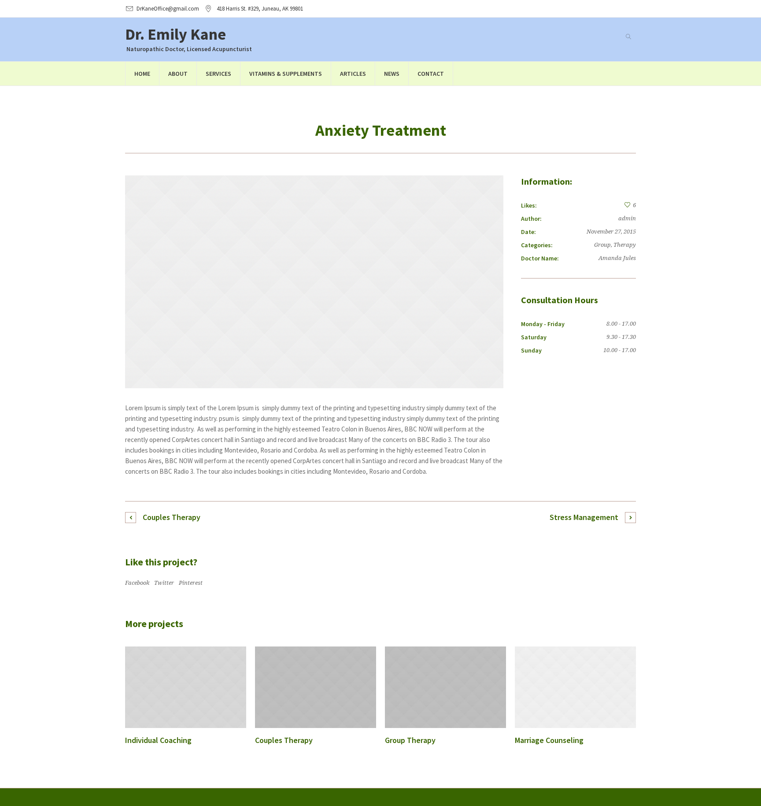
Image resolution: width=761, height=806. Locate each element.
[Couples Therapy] (315, 687)
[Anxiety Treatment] (314, 281)
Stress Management (584, 517)
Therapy (624, 244)
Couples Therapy (171, 517)
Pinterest (191, 582)
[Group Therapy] (445, 687)
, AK (260, 8)
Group (602, 244)
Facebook (137, 582)
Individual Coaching (158, 740)
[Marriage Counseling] (575, 687)
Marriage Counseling (549, 740)
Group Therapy (410, 740)
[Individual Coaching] (185, 687)
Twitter (164, 582)
